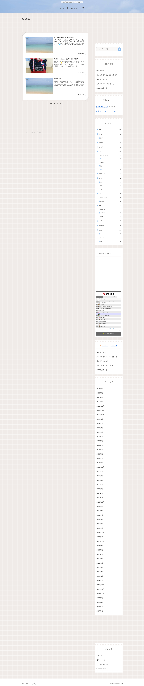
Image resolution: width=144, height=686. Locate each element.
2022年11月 (100, 410)
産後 (110, 166)
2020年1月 (100, 493)
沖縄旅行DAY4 (101, 71)
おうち (110, 134)
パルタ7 (113, 111)
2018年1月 (100, 580)
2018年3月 (100, 572)
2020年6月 (100, 476)
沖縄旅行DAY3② (102, 79)
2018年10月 (100, 541)
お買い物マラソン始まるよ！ (106, 84)
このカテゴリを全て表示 (109, 328)
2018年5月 (100, 563)
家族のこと (110, 173)
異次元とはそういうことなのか (107, 75)
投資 (110, 193)
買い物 (110, 230)
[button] (119, 49)
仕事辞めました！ (102, 107)
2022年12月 (100, 406)
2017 (110, 182)
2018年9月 (100, 545)
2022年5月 (100, 428)
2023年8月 (100, 388)
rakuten (110, 234)
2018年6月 (100, 559)
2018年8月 (100, 550)
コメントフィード (102, 664)
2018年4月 (100, 567)
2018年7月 (100, 554)
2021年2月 (100, 458)
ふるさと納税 (110, 197)
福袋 (110, 241)
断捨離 (110, 138)
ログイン (99, 656)
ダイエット (111, 169)
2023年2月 (100, 397)
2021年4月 (100, 450)
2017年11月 (100, 589)
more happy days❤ (109, 345)
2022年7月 (100, 423)
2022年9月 (100, 419)
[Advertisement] (55, 26)
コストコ (110, 237)
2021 (110, 189)
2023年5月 (100, 393)
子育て (110, 151)
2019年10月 (100, 502)
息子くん (111, 158)
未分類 (110, 221)
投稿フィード (101, 660)
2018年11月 (100, 537)
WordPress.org (101, 669)
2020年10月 (100, 467)
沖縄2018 (110, 209)
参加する (119, 330)
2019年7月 (100, 515)
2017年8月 (100, 602)
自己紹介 (110, 225)
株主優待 (110, 201)
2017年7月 (100, 607)
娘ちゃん (110, 162)
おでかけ (110, 142)
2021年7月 (100, 445)
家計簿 (110, 178)
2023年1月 (100, 402)
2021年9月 (100, 441)
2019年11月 (100, 497)
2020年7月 (100, 471)
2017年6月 (100, 611)
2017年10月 (100, 593)
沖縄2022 (110, 213)
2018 (110, 185)
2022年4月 (100, 432)
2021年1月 (100, 463)
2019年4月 (100, 519)
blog (110, 129)
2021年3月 (100, 454)
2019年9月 (100, 506)
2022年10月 (100, 415)
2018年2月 (100, 576)
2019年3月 (100, 524)
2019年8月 (100, 511)
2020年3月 (100, 484)
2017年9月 (100, 598)
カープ (110, 147)
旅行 (110, 205)
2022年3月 (100, 436)
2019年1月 (100, 528)
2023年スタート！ (102, 88)
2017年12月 (100, 585)
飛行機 (110, 216)
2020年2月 (100, 489)
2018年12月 (100, 532)
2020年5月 (100, 480)
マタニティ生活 (110, 155)
